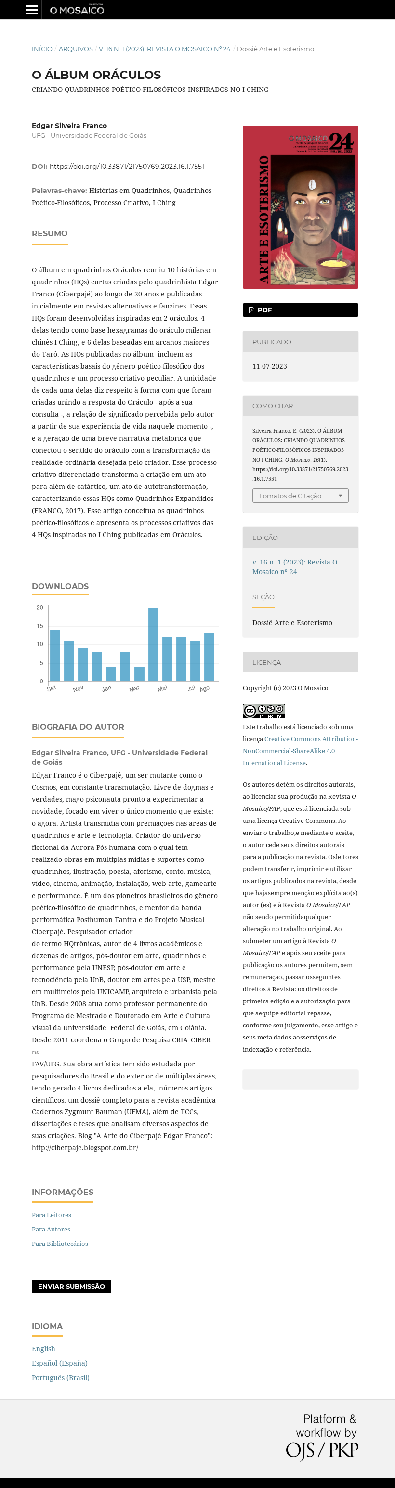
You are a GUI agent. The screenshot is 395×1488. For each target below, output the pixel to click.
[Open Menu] (31, 9)
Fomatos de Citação (290, 496)
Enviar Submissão (71, 1286)
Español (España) (60, 1363)
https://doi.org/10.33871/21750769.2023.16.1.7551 (127, 166)
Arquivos (76, 48)
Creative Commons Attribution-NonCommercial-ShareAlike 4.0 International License (300, 750)
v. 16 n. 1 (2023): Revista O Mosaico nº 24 (165, 48)
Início (42, 48)
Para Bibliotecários (60, 1243)
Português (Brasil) (61, 1377)
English (43, 1348)
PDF (264, 310)
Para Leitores (51, 1214)
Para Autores (51, 1229)
